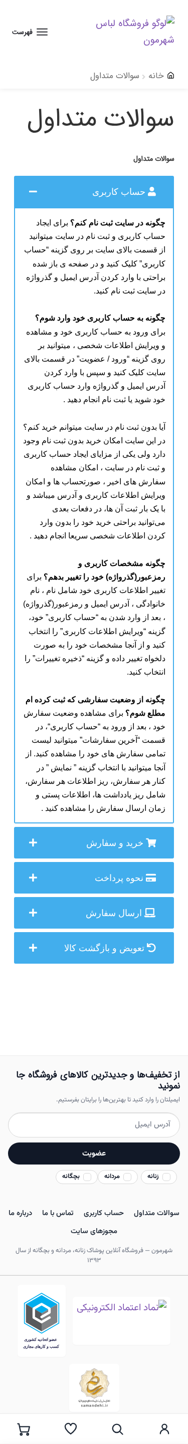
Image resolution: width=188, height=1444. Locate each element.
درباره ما (20, 1213)
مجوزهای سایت (94, 1231)
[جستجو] (117, 1429)
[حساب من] (164, 1429)
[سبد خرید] (23, 1429)
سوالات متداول (156, 1213)
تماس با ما (58, 1213)
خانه (156, 76)
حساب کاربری (104, 1213)
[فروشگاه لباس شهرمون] (124, 32)
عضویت (94, 1153)
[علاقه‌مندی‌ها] (70, 1429)
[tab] (94, 191)
